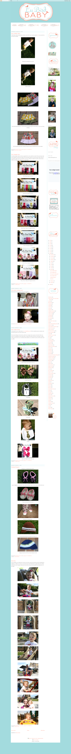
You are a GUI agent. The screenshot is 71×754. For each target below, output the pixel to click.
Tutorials (49, 401)
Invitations (50, 350)
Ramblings (50, 383)
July (51, 262)
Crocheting (17, 556)
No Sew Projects (51, 373)
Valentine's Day (50, 403)
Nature (49, 369)
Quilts (49, 381)
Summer (49, 394)
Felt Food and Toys (51, 330)
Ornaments (50, 374)
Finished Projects (15, 467)
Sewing (20, 150)
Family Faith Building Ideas (52, 323)
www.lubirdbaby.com (27, 331)
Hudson (49, 347)
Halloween (50, 343)
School (49, 390)
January (51, 282)
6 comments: (29, 283)
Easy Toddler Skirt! (15, 33)
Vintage (49, 404)
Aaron (49, 301)
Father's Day (50, 329)
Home (28, 730)
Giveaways (50, 339)
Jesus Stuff (50, 352)
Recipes (49, 386)
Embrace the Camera (51, 320)
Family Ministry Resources (52, 326)
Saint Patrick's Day (51, 388)
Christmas (50, 309)
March (51, 269)
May (51, 266)
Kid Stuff (16, 150)
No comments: (29, 149)
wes (49, 405)
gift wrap (49, 336)
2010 (50, 251)
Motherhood (50, 367)
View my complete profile (55, 417)
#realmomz (50, 297)
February (52, 280)
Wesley (49, 407)
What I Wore (50, 408)
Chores (49, 308)
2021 (50, 240)
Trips (49, 400)
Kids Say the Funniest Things (53, 354)
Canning (49, 305)
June (51, 264)
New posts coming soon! (17, 290)
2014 (50, 245)
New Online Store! (15, 329)
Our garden (50, 376)
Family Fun (17, 726)
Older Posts (43, 730)
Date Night (50, 316)
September (52, 259)
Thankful (49, 397)
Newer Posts (13, 730)
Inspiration (50, 349)
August (51, 261)
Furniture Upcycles (51, 335)
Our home (50, 377)
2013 (50, 246)
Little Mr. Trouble (51, 357)
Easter (49, 319)
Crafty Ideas (50, 313)
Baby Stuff (50, 302)
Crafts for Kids (50, 312)
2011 (50, 250)
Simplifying (50, 393)
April (51, 267)
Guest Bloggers (50, 340)
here (38, 35)
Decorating (50, 318)
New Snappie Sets (15, 154)
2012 (50, 248)
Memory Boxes (50, 364)
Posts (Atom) (18, 732)
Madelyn (49, 363)
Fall (48, 322)
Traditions (50, 398)
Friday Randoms (51, 332)
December (52, 254)
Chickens (49, 306)
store (23, 159)
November (52, 256)
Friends (49, 333)
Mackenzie (50, 360)
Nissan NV (50, 371)
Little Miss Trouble (51, 356)
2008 (50, 284)
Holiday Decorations (51, 346)
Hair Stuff (50, 342)
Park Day (13, 560)
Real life (49, 384)
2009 (50, 253)
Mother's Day (50, 366)
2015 (50, 243)
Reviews (49, 387)
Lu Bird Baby (17, 284)
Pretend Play (50, 380)
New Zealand (50, 370)
